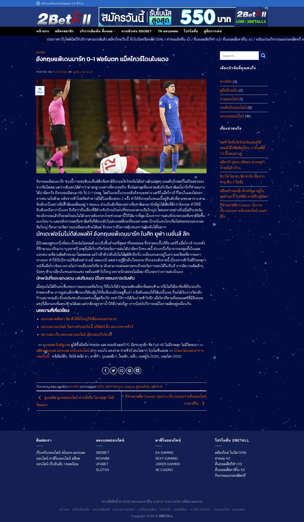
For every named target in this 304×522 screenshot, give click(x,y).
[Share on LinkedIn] (137, 370)
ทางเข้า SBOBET (200, 509)
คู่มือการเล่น (213, 31)
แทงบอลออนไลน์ (232, 116)
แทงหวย (197, 501)
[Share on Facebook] (105, 370)
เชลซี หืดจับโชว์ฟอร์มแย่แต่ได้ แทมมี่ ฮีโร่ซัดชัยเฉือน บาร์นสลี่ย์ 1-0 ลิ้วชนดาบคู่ (242, 148)
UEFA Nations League (119, 386)
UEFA (100, 386)
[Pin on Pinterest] (129, 370)
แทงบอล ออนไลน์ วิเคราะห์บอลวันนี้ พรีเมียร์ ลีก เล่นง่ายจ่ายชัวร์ (87, 326)
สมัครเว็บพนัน (80, 509)
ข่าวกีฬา (40, 52)
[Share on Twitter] (113, 370)
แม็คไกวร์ (156, 386)
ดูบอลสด (49, 344)
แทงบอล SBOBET (124, 509)
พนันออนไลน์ (80, 350)
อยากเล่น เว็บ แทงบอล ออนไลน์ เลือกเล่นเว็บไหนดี (76, 334)
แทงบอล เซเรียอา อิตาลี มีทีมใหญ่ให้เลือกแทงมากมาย (78, 319)
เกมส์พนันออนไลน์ (233, 107)
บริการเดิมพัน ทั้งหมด (96, 31)
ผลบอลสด (238, 509)
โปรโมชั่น (191, 31)
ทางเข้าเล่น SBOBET (136, 31)
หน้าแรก (42, 31)
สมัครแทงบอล (46, 350)
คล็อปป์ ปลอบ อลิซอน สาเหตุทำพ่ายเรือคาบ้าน (242, 165)
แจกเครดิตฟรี (101, 509)
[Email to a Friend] (121, 370)
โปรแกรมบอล (183, 350)
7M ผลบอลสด (168, 31)
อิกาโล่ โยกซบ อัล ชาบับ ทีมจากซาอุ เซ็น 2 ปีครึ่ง (242, 179)
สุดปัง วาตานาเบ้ (83, 72)
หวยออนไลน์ (229, 98)
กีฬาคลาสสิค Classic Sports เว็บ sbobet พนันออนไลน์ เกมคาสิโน (244, 211)
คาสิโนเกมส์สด (147, 509)
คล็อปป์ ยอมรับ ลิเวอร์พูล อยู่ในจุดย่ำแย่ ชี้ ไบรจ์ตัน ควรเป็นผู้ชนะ (243, 193)
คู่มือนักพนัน (229, 90)
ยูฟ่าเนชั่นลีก (143, 386)
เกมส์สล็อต (180, 509)
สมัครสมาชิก (64, 31)
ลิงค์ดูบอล (63, 344)
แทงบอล (63, 350)
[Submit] (263, 55)
